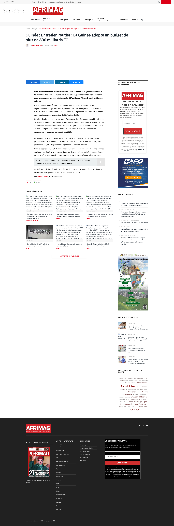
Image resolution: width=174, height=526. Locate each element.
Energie (58, 472)
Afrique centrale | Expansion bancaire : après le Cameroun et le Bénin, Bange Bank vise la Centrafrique (138, 361)
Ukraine (58, 509)
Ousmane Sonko (133, 392)
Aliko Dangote (122, 378)
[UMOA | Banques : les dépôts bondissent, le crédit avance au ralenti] (122, 348)
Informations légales (32, 521)
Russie (58, 506)
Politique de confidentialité (48, 521)
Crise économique (62, 461)
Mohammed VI (141, 383)
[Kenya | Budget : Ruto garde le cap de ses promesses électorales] (69, 232)
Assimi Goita (142, 407)
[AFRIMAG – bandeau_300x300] (133, 188)
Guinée (38, 182)
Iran (57, 483)
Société (123, 20)
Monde (133, 20)
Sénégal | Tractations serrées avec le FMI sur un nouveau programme (134, 230)
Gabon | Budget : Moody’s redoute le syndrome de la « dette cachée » (38, 245)
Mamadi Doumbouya (135, 402)
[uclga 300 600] (133, 310)
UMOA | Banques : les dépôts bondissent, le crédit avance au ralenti (136, 350)
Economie (76, 20)
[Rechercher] (159, 2)
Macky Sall (133, 409)
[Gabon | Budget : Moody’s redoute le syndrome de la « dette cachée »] (39, 232)
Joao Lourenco (129, 380)
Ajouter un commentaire (69, 256)
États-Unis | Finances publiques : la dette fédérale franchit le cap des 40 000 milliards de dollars (39, 216)
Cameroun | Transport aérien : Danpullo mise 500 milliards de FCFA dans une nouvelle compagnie (133, 214)
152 (29, 182)
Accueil (28, 29)
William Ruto (122, 406)
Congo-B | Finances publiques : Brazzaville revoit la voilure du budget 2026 (100, 215)
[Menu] (145, 19)
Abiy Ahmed (144, 399)
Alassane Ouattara (138, 404)
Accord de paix (61, 447)
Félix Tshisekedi (135, 399)
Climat (58, 458)
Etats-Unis (59, 476)
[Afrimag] (48, 11)
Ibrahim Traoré (137, 380)
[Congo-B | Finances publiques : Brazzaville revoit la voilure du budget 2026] (99, 202)
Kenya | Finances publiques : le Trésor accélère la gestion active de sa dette (68, 215)
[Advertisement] (103, 10)
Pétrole (58, 502)
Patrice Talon (123, 402)
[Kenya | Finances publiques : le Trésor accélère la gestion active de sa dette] (69, 202)
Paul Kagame (131, 378)
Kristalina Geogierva (124, 399)
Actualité (34, 20)
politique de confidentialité (120, 476)
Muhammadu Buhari (131, 389)
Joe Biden (122, 380)
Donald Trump (129, 386)
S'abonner (166, 2)
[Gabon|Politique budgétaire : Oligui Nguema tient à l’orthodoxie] (99, 232)
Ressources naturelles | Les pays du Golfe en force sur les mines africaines (134, 204)
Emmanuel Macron (139, 397)
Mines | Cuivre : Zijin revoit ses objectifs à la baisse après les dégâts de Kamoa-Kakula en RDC (57, 2)
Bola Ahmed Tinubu (141, 378)
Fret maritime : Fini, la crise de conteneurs (134, 222)
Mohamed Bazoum (132, 406)
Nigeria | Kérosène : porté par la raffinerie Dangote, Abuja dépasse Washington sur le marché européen (138, 328)
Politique (88, 20)
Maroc (58, 491)
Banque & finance (46, 20)
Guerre (58, 480)
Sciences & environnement (102, 20)
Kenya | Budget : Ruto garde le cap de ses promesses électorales (69, 245)
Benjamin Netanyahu (62, 454)
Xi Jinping (135, 394)
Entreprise (64, 20)
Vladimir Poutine (130, 383)
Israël (58, 487)
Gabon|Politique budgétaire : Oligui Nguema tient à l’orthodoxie (98, 245)
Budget (34, 29)
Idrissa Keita (37, 45)
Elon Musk (140, 389)
